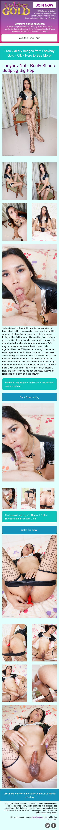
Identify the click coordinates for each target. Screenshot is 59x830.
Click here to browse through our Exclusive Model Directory (30, 795)
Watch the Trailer (29, 529)
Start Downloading (29, 397)
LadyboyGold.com (39, 817)
